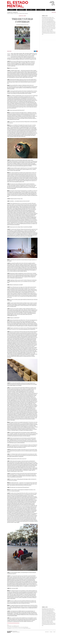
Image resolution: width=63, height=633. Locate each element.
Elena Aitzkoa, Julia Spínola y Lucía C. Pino (22, 24)
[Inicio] (17, 4)
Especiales (12, 13)
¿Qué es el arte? (16, 13)
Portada (8, 13)
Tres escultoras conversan (23, 13)
